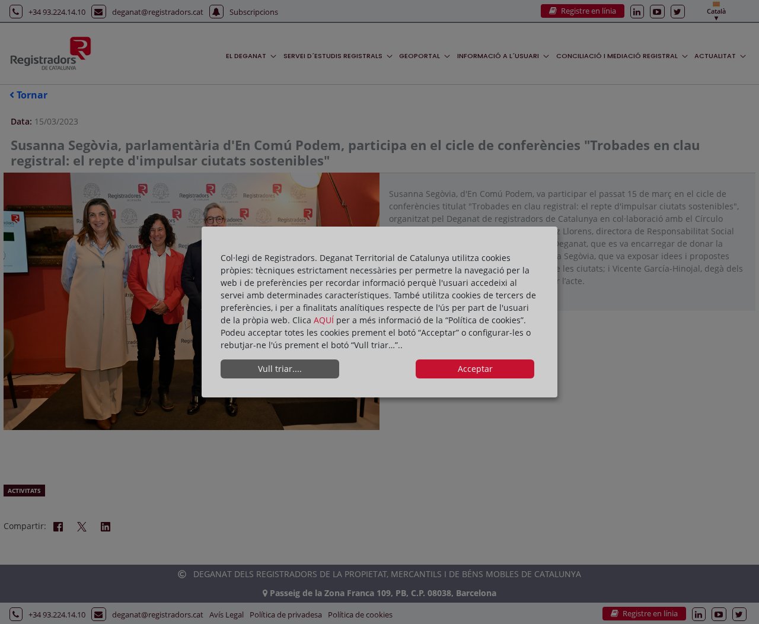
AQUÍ (325, 320)
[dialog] (379, 312)
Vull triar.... (280, 368)
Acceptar (475, 368)
